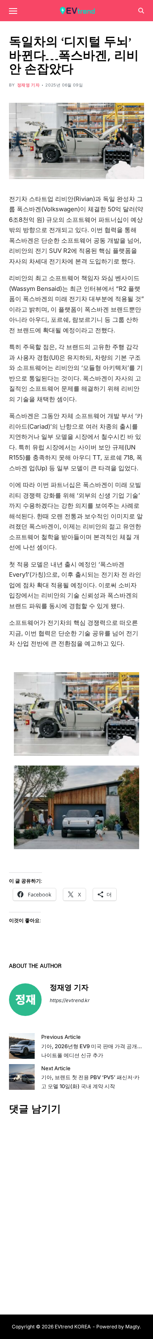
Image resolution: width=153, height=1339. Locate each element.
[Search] (141, 10)
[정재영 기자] (25, 999)
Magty (132, 1327)
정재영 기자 (28, 84)
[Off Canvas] (13, 11)
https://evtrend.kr (70, 1000)
